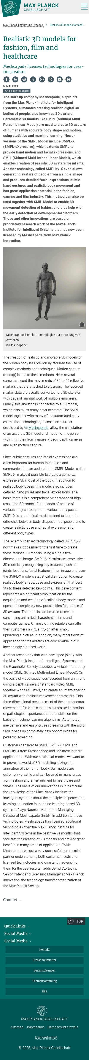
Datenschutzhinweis (63, 1027)
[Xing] (51, 79)
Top (79, 921)
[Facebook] (6, 79)
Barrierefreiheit (46, 1037)
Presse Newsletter (44, 960)
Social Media (16, 933)
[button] (82, 325)
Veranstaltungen (45, 970)
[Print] (68, 79)
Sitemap (17, 1027)
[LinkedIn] (15, 79)
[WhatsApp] (42, 79)
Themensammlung (44, 981)
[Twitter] (33, 79)
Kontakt (44, 949)
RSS (44, 991)
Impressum (35, 1027)
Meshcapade (38, 428)
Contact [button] (10, 900)
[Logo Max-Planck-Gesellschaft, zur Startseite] (38, 8)
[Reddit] (24, 79)
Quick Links (15, 926)
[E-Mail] (59, 79)
